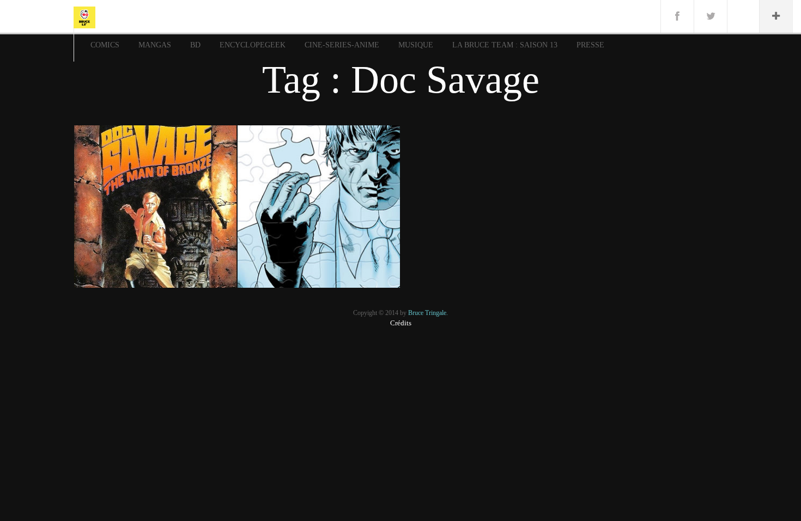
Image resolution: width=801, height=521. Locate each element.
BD (195, 45)
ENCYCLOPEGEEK (253, 45)
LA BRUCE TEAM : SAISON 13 (504, 45)
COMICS (104, 45)
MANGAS (154, 45)
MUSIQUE (415, 45)
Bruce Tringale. (428, 313)
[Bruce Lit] (84, 16)
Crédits (400, 323)
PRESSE (590, 45)
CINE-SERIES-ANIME (342, 45)
